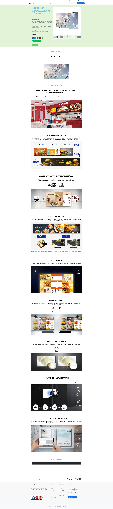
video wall (54, 59)
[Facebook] (74, 0)
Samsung (35, 34)
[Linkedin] (80, 479)
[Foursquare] (78, 479)
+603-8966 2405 (73, 492)
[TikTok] (81, 0)
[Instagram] (80, 0)
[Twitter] (72, 479)
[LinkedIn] (78, 0)
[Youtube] (76, 479)
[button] (33, 38)
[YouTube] (77, 0)
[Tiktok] (70, 479)
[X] (75, 0)
